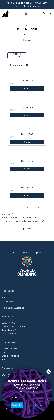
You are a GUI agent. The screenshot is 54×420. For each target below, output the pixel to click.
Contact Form (9, 349)
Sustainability (9, 333)
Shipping (18, 208)
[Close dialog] (48, 371)
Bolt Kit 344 (27, 81)
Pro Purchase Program (14, 326)
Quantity (27, 40)
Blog (4, 304)
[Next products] (44, 65)
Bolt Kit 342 (27, 188)
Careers (6, 352)
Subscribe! (17, 405)
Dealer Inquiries (10, 356)
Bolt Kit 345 (27, 134)
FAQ (4, 297)
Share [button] (28, 228)
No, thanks (37, 406)
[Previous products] (38, 65)
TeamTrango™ (9, 330)
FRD (4, 359)
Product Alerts (9, 301)
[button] (26, 13)
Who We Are (9, 323)
